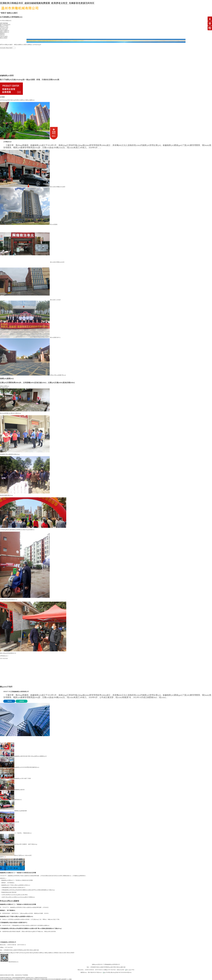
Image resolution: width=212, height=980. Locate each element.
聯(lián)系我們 (3, 38)
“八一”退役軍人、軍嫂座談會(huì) (23, 833)
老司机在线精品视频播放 (6, 979)
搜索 (17, 47)
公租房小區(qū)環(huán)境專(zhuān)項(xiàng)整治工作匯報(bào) (18, 897)
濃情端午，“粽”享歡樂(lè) (7, 910)
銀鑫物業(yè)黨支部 (19, 789)
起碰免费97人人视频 (66, 979)
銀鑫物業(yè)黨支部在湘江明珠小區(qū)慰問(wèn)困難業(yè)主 (30, 756)
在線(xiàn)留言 (4, 36)
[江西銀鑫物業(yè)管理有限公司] (25, 735)
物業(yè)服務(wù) (4, 32)
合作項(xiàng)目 (4, 27)
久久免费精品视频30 (28, 979)
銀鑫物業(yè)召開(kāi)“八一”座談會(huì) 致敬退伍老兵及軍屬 (18, 872)
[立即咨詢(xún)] (21, 702)
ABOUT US (16, 691)
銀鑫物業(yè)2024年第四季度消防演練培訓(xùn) (26, 767)
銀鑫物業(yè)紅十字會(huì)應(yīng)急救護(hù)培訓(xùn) (15, 885)
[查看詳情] (9, 702)
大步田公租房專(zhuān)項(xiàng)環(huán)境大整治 (14, 894)
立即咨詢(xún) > (4, 655)
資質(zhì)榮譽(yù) (4, 30)
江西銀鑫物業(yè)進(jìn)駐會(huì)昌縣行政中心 (13, 887)
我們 (6, 687)
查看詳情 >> (3, 878)
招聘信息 (2, 35)
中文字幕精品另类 (17, 979)
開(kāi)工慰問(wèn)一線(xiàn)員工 (23, 855)
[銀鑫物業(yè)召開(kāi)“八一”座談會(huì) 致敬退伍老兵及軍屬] (12, 870)
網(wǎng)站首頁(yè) (5, 24)
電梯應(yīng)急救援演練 (20, 810)
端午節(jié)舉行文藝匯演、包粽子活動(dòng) (25, 844)
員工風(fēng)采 (4, 29)
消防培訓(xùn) (18, 799)
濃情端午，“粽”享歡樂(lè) (7, 882)
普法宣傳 (16, 822)
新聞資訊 (2, 33)
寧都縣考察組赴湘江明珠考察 (8, 892)
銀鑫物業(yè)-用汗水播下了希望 (22, 778)
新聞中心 (2, 857)
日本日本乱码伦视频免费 (54, 979)
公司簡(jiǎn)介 (7, 141)
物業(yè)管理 (7, 75)
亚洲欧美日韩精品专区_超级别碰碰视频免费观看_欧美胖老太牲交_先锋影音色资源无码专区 (47, 3)
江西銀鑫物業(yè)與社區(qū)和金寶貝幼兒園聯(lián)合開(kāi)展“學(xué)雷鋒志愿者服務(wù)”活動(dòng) (28, 890)
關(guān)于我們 (4, 26)
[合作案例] (11, 94)
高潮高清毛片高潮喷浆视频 (41, 979)
